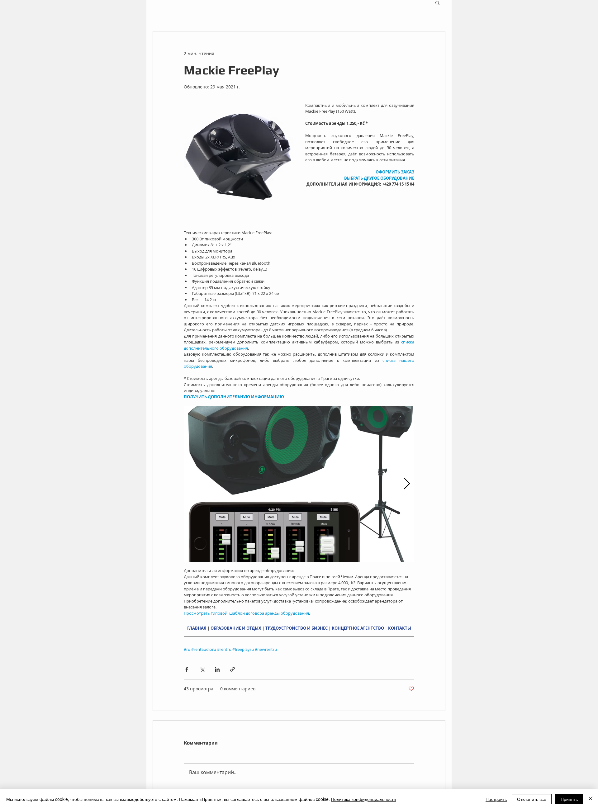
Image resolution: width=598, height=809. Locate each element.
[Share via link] (232, 669)
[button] (437, 2)
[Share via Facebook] (187, 669)
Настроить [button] (496, 799)
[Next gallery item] (407, 484)
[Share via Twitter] (202, 669)
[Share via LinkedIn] (217, 669)
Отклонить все (531, 799)
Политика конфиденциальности (363, 799)
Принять (569, 799)
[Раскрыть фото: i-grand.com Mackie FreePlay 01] (299, 484)
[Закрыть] (590, 799)
